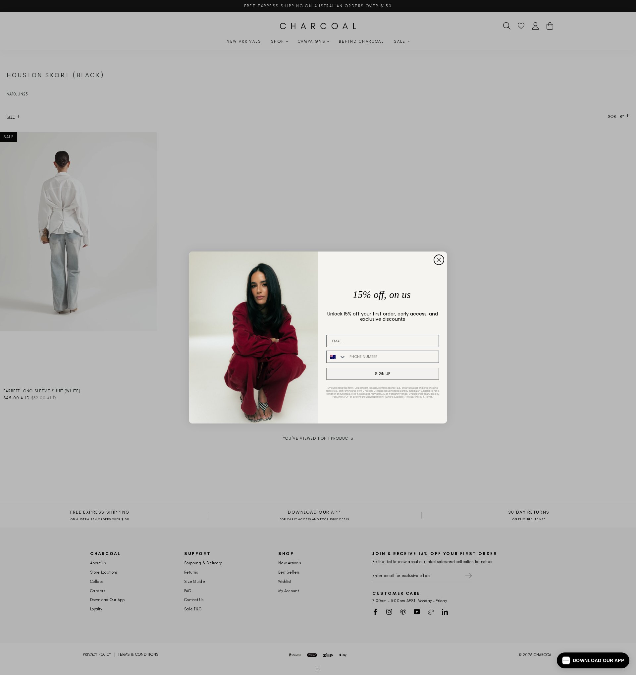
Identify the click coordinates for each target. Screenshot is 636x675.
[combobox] (336, 357)
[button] (593, 660)
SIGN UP (382, 373)
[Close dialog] (439, 260)
